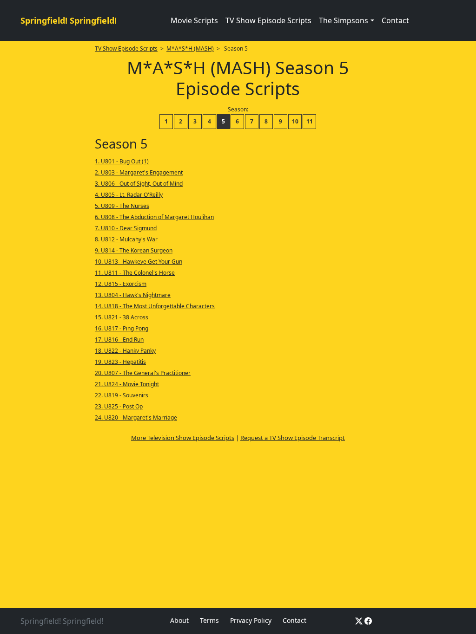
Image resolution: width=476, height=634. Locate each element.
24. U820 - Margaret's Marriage (136, 417)
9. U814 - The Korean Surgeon (133, 250)
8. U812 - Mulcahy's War (126, 239)
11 (309, 121)
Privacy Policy (250, 620)
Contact (395, 20)
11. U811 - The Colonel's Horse (135, 273)
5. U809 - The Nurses (122, 206)
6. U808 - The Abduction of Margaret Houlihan (154, 217)
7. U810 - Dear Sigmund (126, 228)
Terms (209, 620)
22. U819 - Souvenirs (121, 395)
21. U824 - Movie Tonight (127, 384)
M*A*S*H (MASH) (190, 48)
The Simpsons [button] (343, 20)
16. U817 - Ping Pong (121, 328)
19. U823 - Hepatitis (120, 362)
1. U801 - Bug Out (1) (122, 161)
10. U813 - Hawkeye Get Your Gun (138, 261)
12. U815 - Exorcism (120, 284)
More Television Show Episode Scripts (182, 437)
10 (295, 121)
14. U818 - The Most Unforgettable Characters (155, 306)
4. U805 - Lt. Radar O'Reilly (129, 195)
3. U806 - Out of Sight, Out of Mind (139, 184)
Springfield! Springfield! (68, 20)
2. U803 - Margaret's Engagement (139, 172)
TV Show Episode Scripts (268, 20)
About (179, 620)
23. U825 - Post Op (119, 406)
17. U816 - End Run (119, 339)
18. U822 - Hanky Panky (125, 351)
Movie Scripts (194, 20)
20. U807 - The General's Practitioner (143, 373)
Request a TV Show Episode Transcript (292, 437)
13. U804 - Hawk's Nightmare (133, 295)
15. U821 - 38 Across (121, 317)
